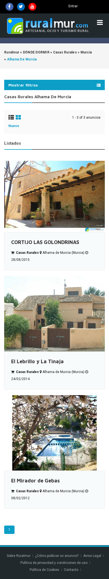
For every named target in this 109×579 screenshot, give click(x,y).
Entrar (73, 6)
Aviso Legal (92, 556)
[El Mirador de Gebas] (54, 433)
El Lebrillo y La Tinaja (37, 361)
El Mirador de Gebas (35, 481)
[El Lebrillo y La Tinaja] (54, 313)
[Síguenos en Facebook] (9, 7)
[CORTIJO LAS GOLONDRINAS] (54, 194)
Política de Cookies (44, 570)
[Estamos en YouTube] (32, 7)
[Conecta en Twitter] (21, 7)
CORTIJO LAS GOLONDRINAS (45, 242)
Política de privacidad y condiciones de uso (53, 563)
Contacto (71, 570)
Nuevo (13, 126)
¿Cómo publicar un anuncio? (57, 556)
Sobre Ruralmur (18, 556)
